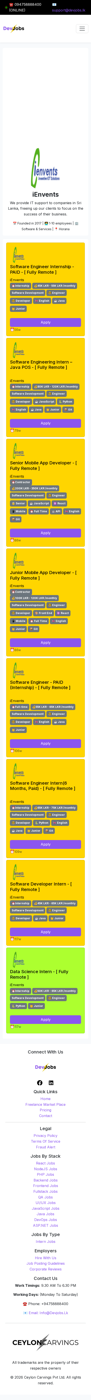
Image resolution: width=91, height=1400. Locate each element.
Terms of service (45, 1141)
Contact (45, 1116)
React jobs (45, 1163)
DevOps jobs (45, 1219)
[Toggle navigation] (82, 28)
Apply (46, 322)
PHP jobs (45, 1174)
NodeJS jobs (45, 1169)
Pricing (45, 1110)
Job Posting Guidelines (46, 1263)
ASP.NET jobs (45, 1225)
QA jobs (45, 1197)
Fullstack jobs (45, 1191)
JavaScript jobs (45, 1208)
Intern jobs (45, 1241)
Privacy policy (45, 1135)
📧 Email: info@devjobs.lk (45, 1313)
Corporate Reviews (46, 1269)
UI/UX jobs (46, 1202)
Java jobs (45, 1214)
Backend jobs (46, 1180)
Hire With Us (45, 1258)
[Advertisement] (45, 99)
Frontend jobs (45, 1185)
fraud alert (45, 1147)
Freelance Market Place (45, 1104)
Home (45, 1099)
